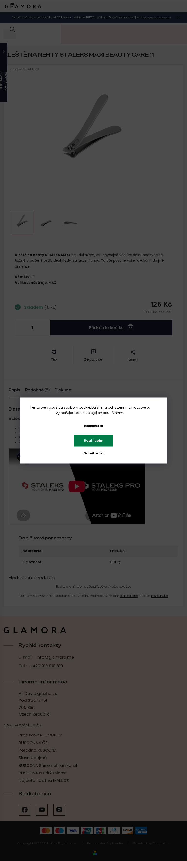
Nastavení (93, 426)
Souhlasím (93, 441)
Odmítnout (93, 453)
